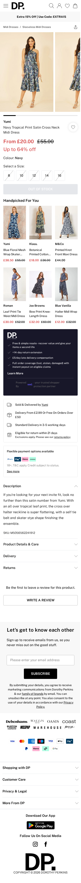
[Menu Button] (5, 5)
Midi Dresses (10, 27)
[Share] (75, 27)
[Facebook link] (45, 844)
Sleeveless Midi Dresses (36, 27)
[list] (40, 74)
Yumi (7, 122)
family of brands (32, 693)
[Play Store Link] (41, 825)
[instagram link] (35, 844)
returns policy (62, 437)
